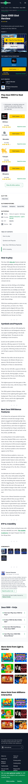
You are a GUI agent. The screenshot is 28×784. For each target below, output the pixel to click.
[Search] (20, 3)
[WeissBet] (4, 134)
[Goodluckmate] (6, 3)
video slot (12, 262)
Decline (19, 781)
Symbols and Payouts (9, 240)
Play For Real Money (15, 40)
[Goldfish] (7, 657)
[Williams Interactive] (3, 87)
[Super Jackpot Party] (21, 657)
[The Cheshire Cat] (21, 679)
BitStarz (14, 65)
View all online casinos (13, 185)
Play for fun (14, 46)
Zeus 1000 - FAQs (9, 607)
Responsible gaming (16, 769)
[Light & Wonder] (3, 82)
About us (3, 756)
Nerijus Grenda (6, 597)
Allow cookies (10, 781)
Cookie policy (17, 763)
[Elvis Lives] (21, 668)
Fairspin (5, 156)
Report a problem (3, 762)
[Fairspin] (4, 151)
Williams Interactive (12, 86)
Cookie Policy (5, 777)
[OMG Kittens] (7, 668)
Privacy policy (17, 760)
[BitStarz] (14, 60)
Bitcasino (6, 174)
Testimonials (4, 766)
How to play (6, 236)
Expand (4, 31)
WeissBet (6, 139)
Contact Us (4, 758)
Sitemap (15, 766)
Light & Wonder (10, 81)
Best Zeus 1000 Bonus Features (12, 245)
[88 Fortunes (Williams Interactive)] (7, 679)
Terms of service (15, 756)
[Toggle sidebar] (25, 3)
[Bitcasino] (4, 168)
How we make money (5, 769)
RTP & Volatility (7, 249)
